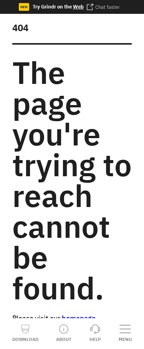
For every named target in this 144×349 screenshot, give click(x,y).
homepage (79, 318)
